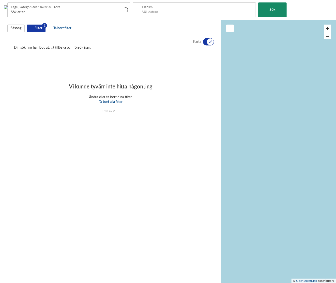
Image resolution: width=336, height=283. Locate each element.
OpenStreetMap (306, 280)
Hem (18, 6)
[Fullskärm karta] (230, 28)
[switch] (205, 41)
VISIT (116, 111)
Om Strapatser (39, 6)
